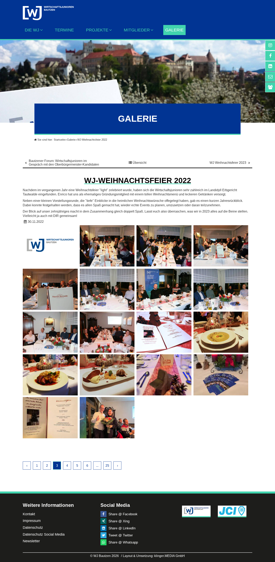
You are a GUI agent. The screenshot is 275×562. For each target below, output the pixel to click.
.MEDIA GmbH (169, 556)
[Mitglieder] (153, 30)
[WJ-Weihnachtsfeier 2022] (107, 245)
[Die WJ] (42, 30)
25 (107, 465)
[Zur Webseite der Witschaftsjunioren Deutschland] (196, 511)
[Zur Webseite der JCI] (232, 511)
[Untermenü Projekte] (111, 30)
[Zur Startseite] (48, 10)
